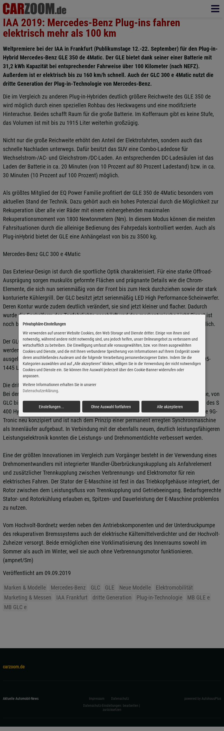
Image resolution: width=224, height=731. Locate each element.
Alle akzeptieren (170, 406)
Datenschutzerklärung (40, 390)
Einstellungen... (51, 406)
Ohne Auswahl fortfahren (111, 406)
